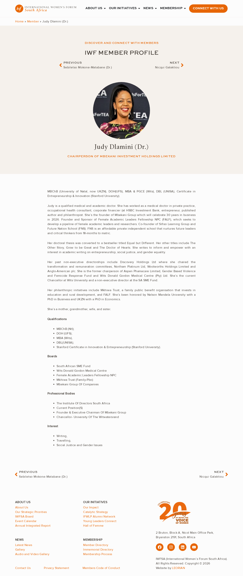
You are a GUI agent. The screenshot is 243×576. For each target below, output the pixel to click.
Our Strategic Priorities (31, 512)
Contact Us (23, 568)
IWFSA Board (24, 516)
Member (33, 21)
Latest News (23, 545)
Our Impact (91, 507)
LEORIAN (178, 568)
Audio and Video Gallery (32, 554)
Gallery (20, 550)
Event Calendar (26, 521)
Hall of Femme (93, 526)
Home (19, 21)
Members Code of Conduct (101, 568)
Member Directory (95, 545)
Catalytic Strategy (95, 512)
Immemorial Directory (98, 550)
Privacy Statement (56, 568)
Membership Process (97, 554)
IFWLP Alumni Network (99, 516)
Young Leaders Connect (99, 521)
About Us (21, 507)
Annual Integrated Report (33, 526)
